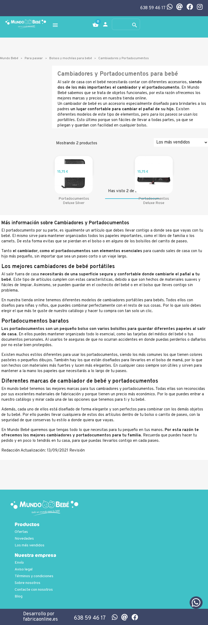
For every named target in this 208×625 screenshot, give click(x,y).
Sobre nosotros (27, 583)
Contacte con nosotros (34, 589)
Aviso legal (23, 569)
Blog (18, 596)
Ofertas (21, 532)
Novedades (24, 538)
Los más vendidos (29, 545)
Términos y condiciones (34, 576)
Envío (19, 562)
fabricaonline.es (40, 619)
